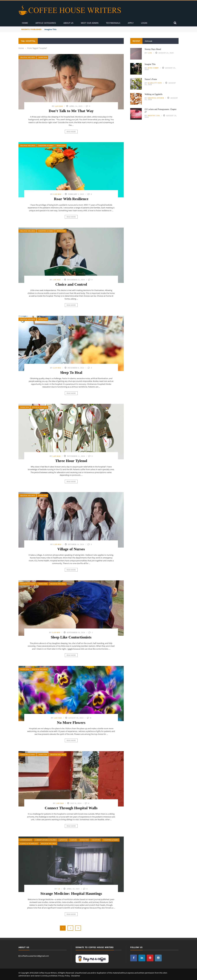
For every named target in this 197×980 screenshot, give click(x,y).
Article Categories (45, 23)
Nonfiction (42, 57)
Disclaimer (75, 975)
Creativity (96, 840)
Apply (131, 23)
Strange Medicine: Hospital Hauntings (71, 893)
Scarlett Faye (155, 83)
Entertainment (26, 840)
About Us (68, 23)
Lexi (150, 53)
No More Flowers (71, 723)
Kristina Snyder (156, 98)
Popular (148, 41)
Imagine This (50, 29)
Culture (73, 840)
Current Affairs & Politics (45, 840)
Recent (136, 41)
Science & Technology (29, 843)
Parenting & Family (46, 145)
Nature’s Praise (151, 79)
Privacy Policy (64, 975)
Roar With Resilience (71, 199)
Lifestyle (63, 840)
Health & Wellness (27, 57)
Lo (59, 889)
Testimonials (113, 23)
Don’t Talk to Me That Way (71, 111)
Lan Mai (59, 106)
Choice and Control (71, 284)
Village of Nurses (71, 549)
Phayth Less (154, 115)
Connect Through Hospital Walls (71, 808)
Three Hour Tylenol (71, 461)
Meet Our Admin (89, 23)
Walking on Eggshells (153, 94)
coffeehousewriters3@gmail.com (35, 956)
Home (25, 23)
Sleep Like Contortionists (71, 637)
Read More (71, 131)
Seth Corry (153, 68)
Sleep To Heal (71, 372)
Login (144, 23)
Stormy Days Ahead (153, 49)
